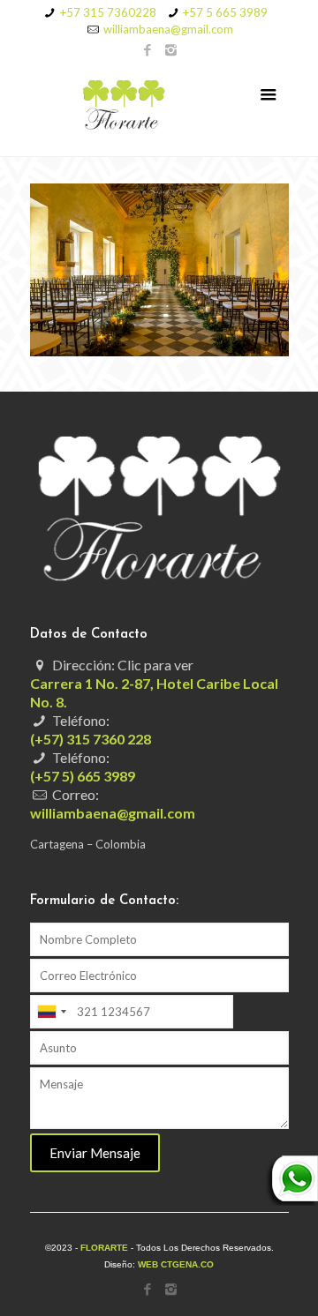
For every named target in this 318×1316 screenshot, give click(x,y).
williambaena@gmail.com (168, 29)
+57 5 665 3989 (225, 12)
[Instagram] (171, 49)
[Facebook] (148, 49)
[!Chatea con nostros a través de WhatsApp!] (291, 1201)
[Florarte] (159, 107)
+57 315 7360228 (108, 12)
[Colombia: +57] (51, 1012)
